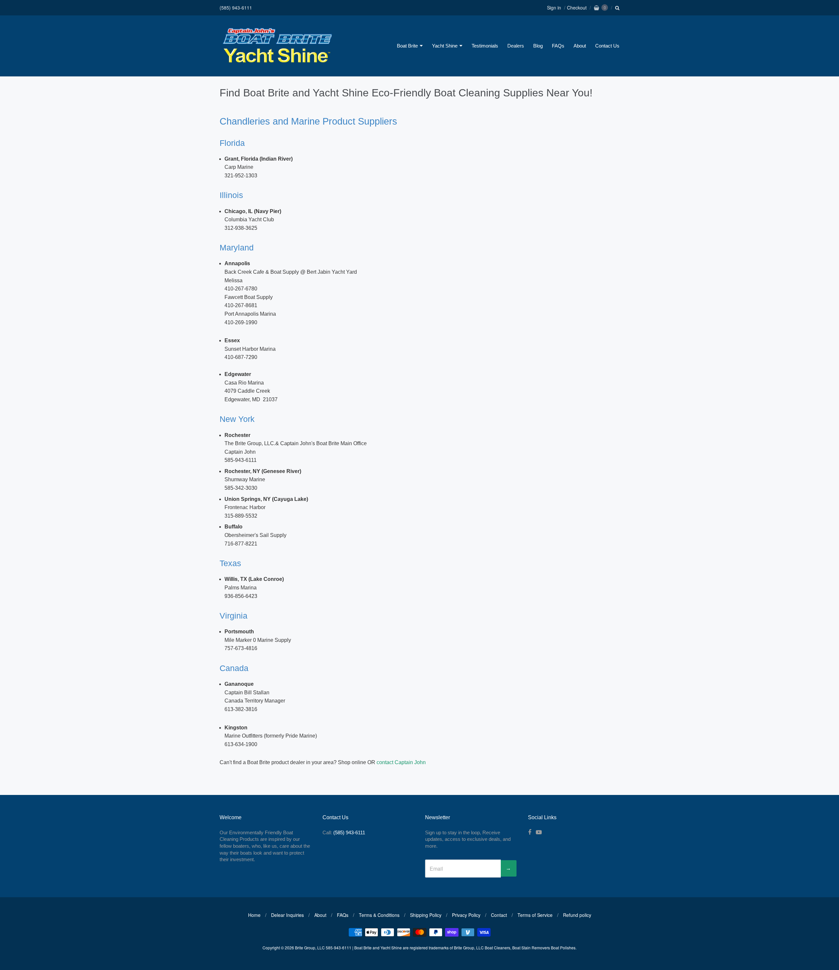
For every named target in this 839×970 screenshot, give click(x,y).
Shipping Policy (425, 915)
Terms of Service (535, 915)
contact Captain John (401, 762)
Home (254, 915)
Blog (538, 46)
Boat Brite (407, 46)
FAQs (558, 46)
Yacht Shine (445, 46)
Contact (499, 915)
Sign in (554, 7)
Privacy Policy (466, 915)
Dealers (515, 46)
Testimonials (485, 46)
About (580, 46)
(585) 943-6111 (236, 7)
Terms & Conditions (379, 915)
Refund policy (577, 915)
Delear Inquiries (287, 915)
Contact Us (607, 46)
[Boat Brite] (277, 64)
